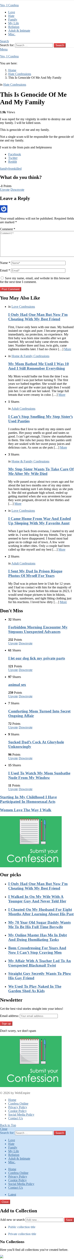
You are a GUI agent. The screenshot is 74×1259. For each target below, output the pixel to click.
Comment (7, 229)
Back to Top (8, 1125)
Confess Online (18, 1103)
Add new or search (12, 1219)
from (11, 168)
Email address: (9, 1016)
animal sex (17, 684)
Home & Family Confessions (30, 356)
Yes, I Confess (9, 5)
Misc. (11, 34)
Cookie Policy (17, 1111)
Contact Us (15, 1118)
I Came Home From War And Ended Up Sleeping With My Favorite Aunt (39, 520)
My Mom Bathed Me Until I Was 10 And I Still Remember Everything (38, 366)
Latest (12, 1194)
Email (5, 270)
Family (12, 19)
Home (12, 1100)
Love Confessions (23, 306)
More (67, 349)
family (4, 168)
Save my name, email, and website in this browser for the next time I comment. (35, 280)
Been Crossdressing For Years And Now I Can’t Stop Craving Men (37, 950)
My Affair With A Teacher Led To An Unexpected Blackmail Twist (39, 963)
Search (60, 45)
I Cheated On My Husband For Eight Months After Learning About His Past (41, 911)
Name (5, 263)
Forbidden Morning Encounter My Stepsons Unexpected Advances (38, 629)
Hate (11, 16)
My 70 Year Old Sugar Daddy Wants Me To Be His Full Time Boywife (39, 924)
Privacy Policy (17, 1107)
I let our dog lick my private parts (36, 658)
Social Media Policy (21, 1114)
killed (18, 168)
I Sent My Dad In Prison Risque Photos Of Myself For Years (35, 573)
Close (3, 1129)
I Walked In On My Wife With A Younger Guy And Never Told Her (37, 898)
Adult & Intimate (19, 30)
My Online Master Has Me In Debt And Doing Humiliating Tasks (37, 937)
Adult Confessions (23, 408)
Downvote (17, 189)
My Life (13, 23)
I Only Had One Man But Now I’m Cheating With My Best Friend (38, 316)
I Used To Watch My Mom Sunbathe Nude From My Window (39, 775)
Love (11, 12)
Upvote (5, 189)
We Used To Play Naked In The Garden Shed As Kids (34, 988)
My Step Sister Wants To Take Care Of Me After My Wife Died (41, 471)
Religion (13, 27)
